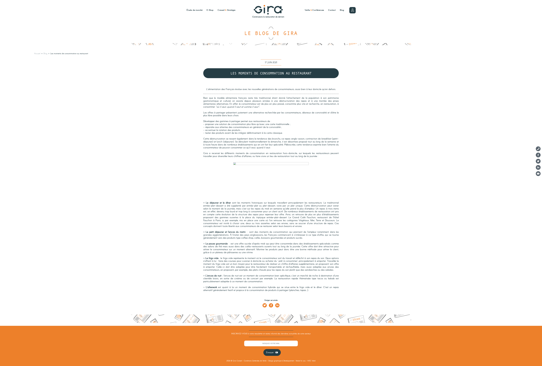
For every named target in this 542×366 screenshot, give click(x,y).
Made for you (300, 361)
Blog (342, 10)
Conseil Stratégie (226, 10)
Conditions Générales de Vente (255, 361)
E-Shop (210, 10)
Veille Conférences (314, 10)
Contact (332, 10)
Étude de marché (195, 10)
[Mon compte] (352, 10)
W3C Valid (311, 361)
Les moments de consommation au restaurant (69, 53)
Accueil (37, 53)
